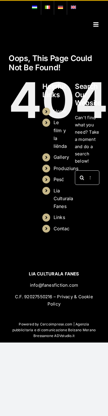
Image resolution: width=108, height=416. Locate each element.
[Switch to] (34, 8)
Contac (61, 228)
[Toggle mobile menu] (96, 24)
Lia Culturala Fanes (63, 198)
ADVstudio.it (64, 336)
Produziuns (66, 168)
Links (59, 217)
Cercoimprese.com (56, 324)
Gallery (61, 157)
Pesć (59, 179)
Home (60, 111)
